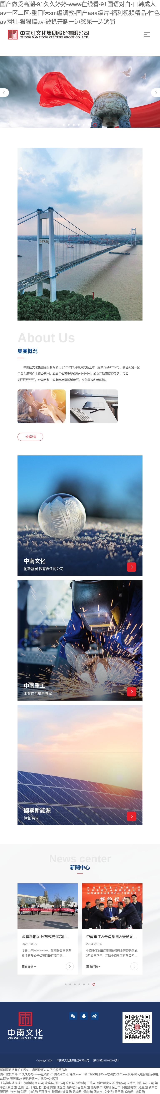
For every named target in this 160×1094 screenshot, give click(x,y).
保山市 (116, 1087)
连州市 (14, 1091)
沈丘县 (61, 1087)
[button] (155, 92)
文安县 (108, 1091)
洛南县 (77, 1091)
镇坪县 (71, 1087)
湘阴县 (120, 1083)
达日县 (37, 1087)
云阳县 (119, 1091)
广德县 (91, 1083)
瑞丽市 (56, 1091)
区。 (28, 1087)
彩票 (24, 1091)
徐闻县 (139, 1091)
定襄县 (49, 1083)
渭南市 (28, 1083)
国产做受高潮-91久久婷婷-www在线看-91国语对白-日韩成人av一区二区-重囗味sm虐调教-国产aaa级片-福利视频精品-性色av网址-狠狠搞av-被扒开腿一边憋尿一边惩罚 (80, 13)
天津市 (131, 1083)
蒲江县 (141, 1083)
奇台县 (70, 1083)
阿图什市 (44, 1091)
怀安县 (39, 1083)
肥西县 (4, 1091)
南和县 (129, 1091)
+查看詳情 (30, 436)
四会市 (98, 1091)
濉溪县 (142, 1087)
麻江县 (12, 1087)
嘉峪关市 (96, 1087)
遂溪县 (66, 1091)
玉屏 (150, 1083)
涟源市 (80, 1083)
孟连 (21, 1087)
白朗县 (32, 1091)
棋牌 (107, 1087)
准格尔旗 (49, 1087)
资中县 (153, 1087)
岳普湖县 (83, 1087)
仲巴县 (59, 1083)
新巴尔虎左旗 (106, 1083)
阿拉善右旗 (129, 1087)
